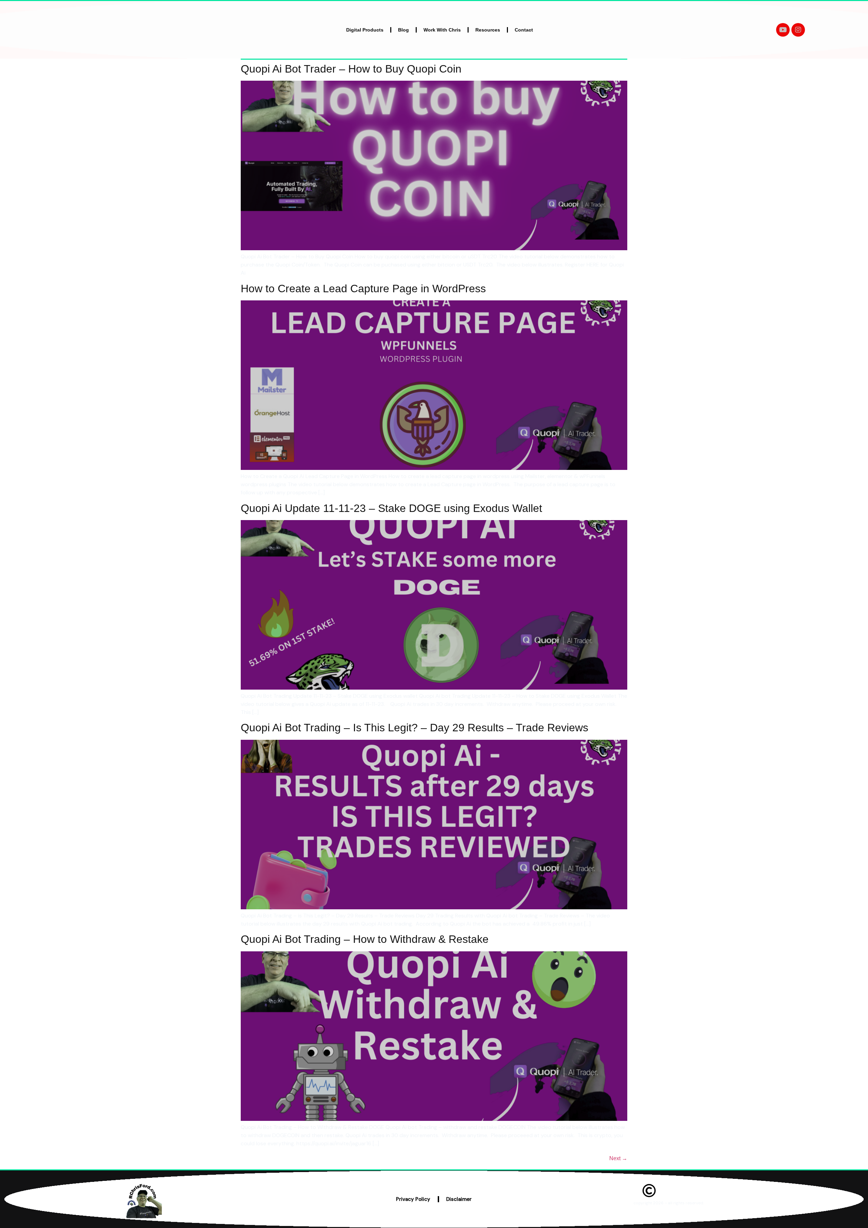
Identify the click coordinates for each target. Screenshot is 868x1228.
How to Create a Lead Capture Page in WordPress (363, 288)
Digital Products (364, 30)
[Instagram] (798, 30)
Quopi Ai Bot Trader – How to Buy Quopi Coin (351, 69)
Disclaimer (459, 1199)
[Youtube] (783, 30)
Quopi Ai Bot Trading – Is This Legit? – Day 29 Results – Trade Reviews (414, 727)
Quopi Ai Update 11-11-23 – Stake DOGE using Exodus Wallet (391, 508)
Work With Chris (442, 30)
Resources (487, 30)
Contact (524, 30)
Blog (403, 30)
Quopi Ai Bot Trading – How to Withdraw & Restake (365, 939)
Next (618, 1158)
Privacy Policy (413, 1199)
